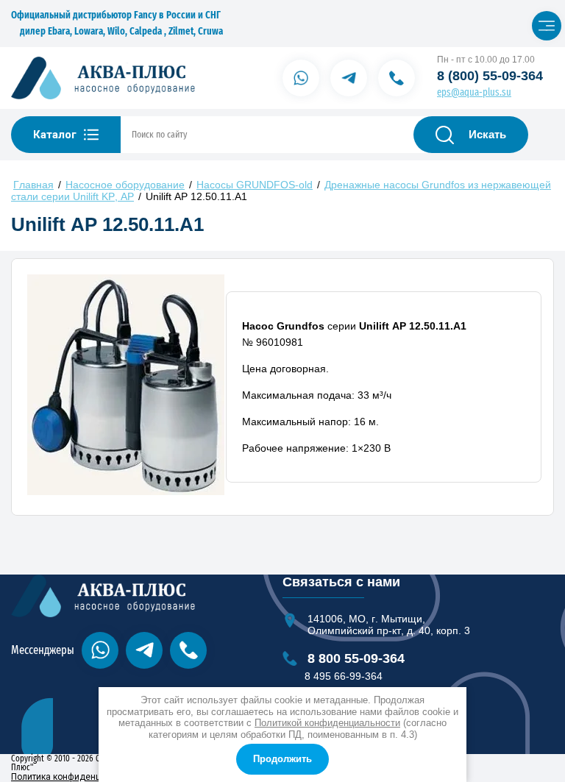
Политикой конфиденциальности (327, 722)
